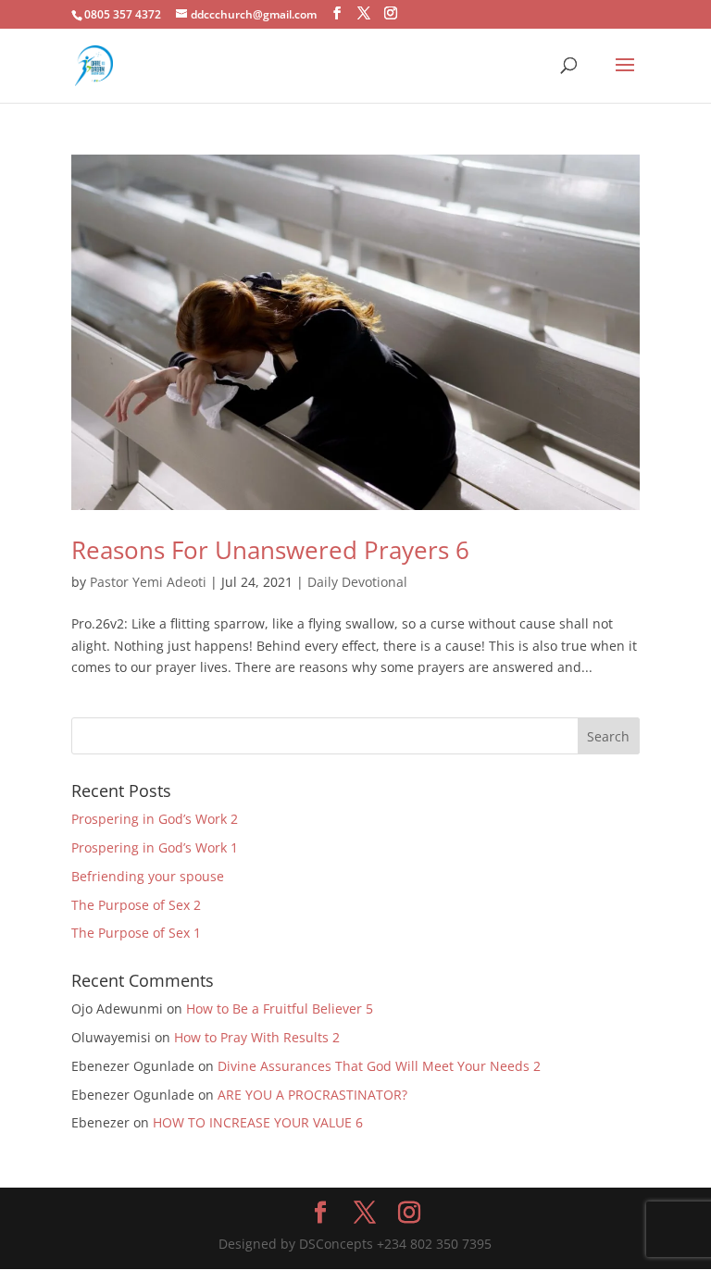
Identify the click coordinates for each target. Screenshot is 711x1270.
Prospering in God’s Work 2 (154, 819)
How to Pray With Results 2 (257, 1037)
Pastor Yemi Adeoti (148, 582)
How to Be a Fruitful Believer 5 (279, 1008)
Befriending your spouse (149, 876)
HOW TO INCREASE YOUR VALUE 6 (258, 1122)
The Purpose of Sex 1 (138, 932)
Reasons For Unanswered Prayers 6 (270, 550)
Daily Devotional (357, 582)
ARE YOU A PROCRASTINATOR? (312, 1094)
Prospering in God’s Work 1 (154, 847)
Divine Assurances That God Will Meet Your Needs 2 (379, 1066)
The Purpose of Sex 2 (136, 905)
